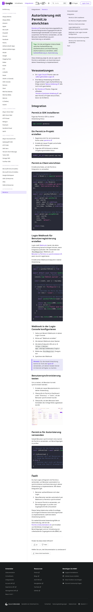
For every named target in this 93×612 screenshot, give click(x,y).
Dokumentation (8, 3)
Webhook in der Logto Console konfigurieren (78, 33)
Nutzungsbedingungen (60, 604)
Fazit (68, 46)
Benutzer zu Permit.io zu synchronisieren (46, 254)
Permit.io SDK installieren (76, 17)
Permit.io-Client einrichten (77, 24)
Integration (70, 14)
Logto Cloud (42, 75)
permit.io (47, 140)
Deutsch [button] (42, 3)
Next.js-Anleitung (51, 84)
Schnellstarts (19, 3)
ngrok (49, 364)
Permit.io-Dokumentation (40, 525)
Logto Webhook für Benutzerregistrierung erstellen (78, 28)
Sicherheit (48, 604)
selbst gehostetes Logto (44, 77)
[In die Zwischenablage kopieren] (60, 123)
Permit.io (35, 28)
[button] (59, 3)
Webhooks (43, 245)
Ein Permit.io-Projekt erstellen (78, 21)
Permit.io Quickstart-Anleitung (46, 93)
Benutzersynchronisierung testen (79, 37)
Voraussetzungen (72, 11)
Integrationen (29, 3)
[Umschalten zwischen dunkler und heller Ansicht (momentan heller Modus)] (48, 3)
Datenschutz (72, 604)
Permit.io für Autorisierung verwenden (77, 41)
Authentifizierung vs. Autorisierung (45, 53)
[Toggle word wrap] (57, 173)
